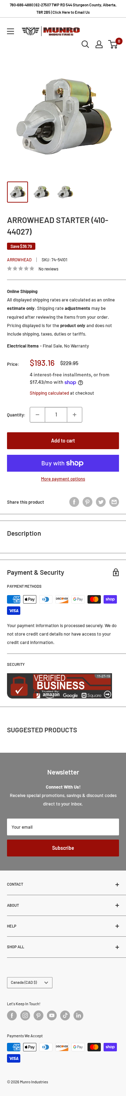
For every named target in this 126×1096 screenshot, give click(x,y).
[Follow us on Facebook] (12, 1015)
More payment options (63, 479)
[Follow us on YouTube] (52, 1015)
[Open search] (85, 44)
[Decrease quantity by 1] (37, 414)
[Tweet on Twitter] (101, 502)
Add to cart (63, 441)
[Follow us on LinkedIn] (78, 1015)
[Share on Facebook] (74, 502)
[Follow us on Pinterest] (38, 1015)
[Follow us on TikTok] (65, 1015)
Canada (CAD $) (24, 982)
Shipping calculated (49, 393)
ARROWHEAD (19, 259)
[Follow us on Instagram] (25, 1015)
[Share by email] (114, 502)
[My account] (99, 44)
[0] (113, 44)
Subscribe (63, 848)
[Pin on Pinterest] (87, 502)
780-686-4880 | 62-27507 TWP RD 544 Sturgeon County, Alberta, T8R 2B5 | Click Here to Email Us (63, 8)
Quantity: (16, 415)
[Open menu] (10, 31)
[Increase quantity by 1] (74, 414)
